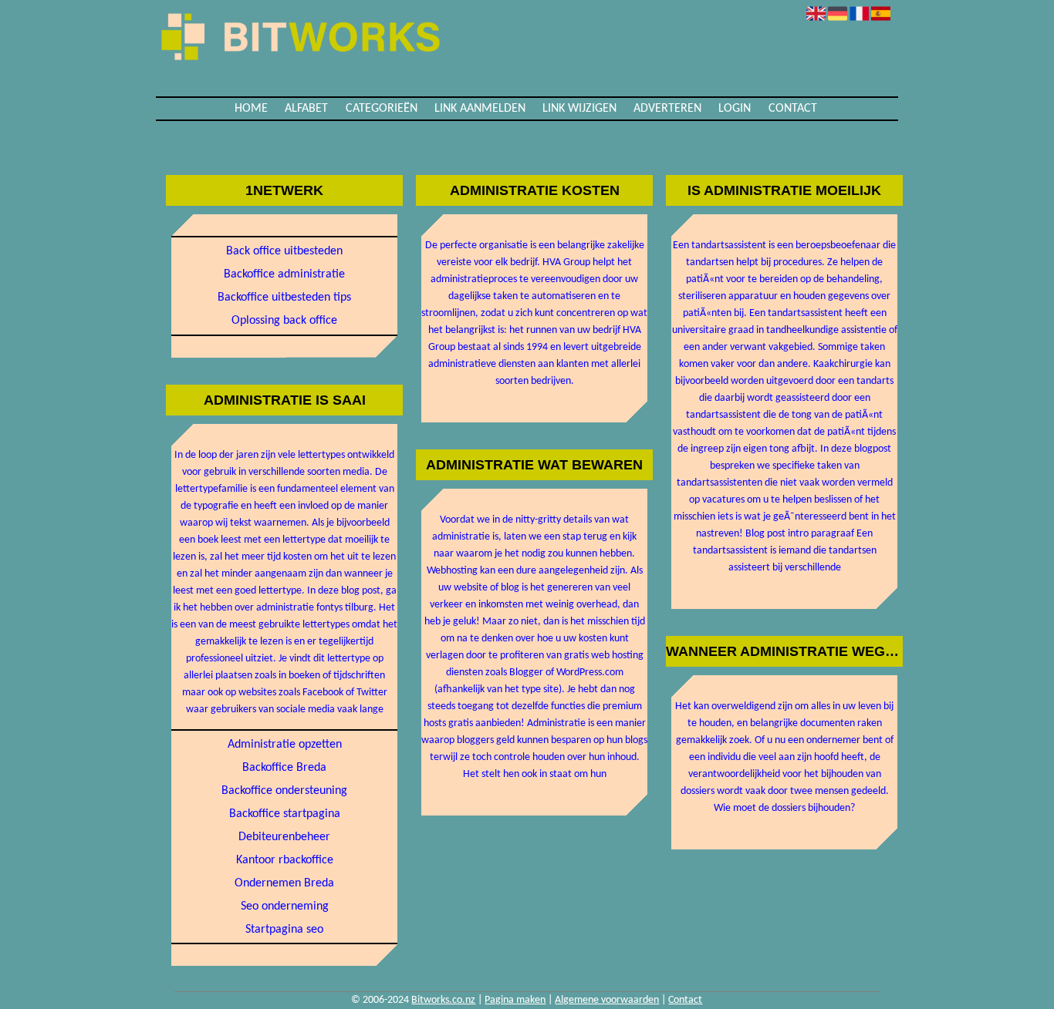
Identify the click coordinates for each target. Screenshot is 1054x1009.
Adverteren (667, 109)
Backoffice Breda (284, 768)
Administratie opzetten (285, 744)
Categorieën (381, 109)
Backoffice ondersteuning (284, 791)
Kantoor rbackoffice (284, 860)
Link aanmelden (479, 109)
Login (734, 109)
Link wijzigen (579, 109)
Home (251, 109)
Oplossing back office (284, 320)
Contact (793, 109)
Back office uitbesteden (284, 251)
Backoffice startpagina (284, 814)
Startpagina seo (284, 929)
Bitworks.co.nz (443, 1000)
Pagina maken (515, 1000)
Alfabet (306, 109)
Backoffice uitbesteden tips (284, 297)
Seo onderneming (285, 906)
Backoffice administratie (284, 274)
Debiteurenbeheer (284, 837)
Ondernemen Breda (284, 883)
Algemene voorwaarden (607, 1000)
